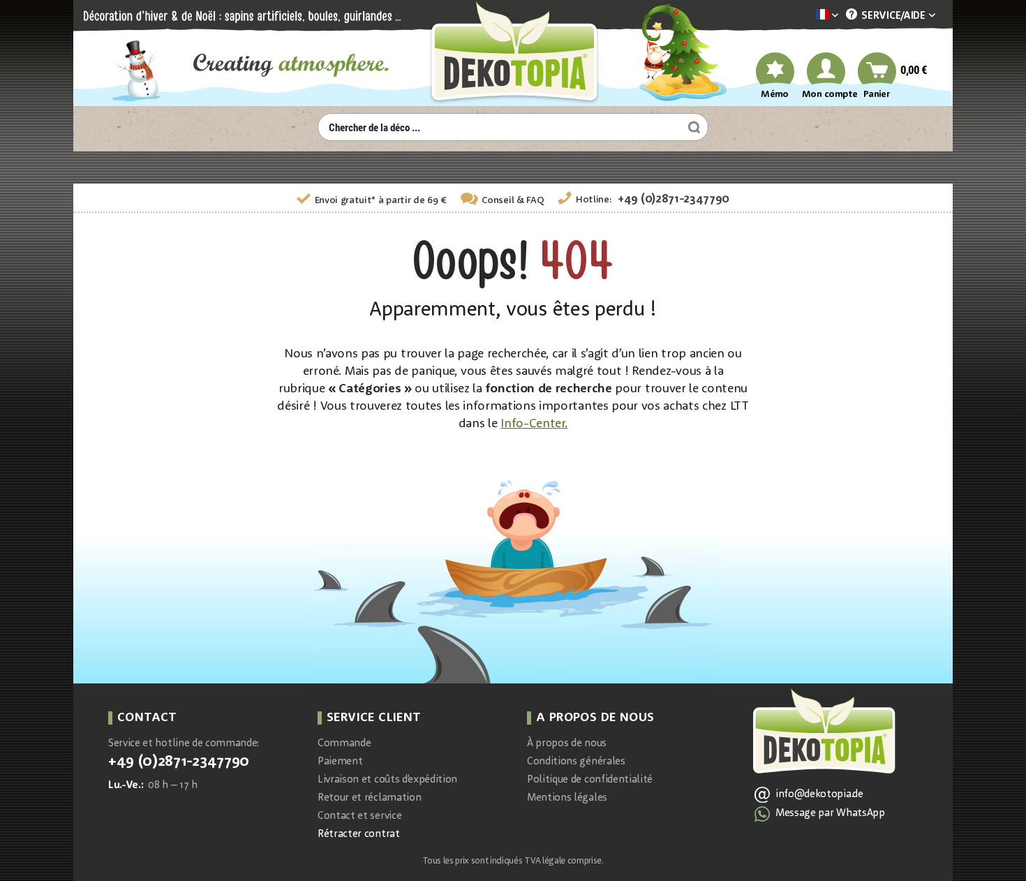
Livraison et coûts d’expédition (387, 780)
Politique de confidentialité (590, 780)
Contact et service (359, 816)
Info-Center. (533, 423)
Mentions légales (567, 798)
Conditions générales (576, 762)
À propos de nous (567, 744)
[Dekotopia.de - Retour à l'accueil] (513, 53)
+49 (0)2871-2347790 (673, 199)
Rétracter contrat (359, 834)
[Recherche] (692, 127)
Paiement (340, 762)
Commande (344, 744)
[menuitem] (806, 15)
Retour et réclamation (369, 798)
